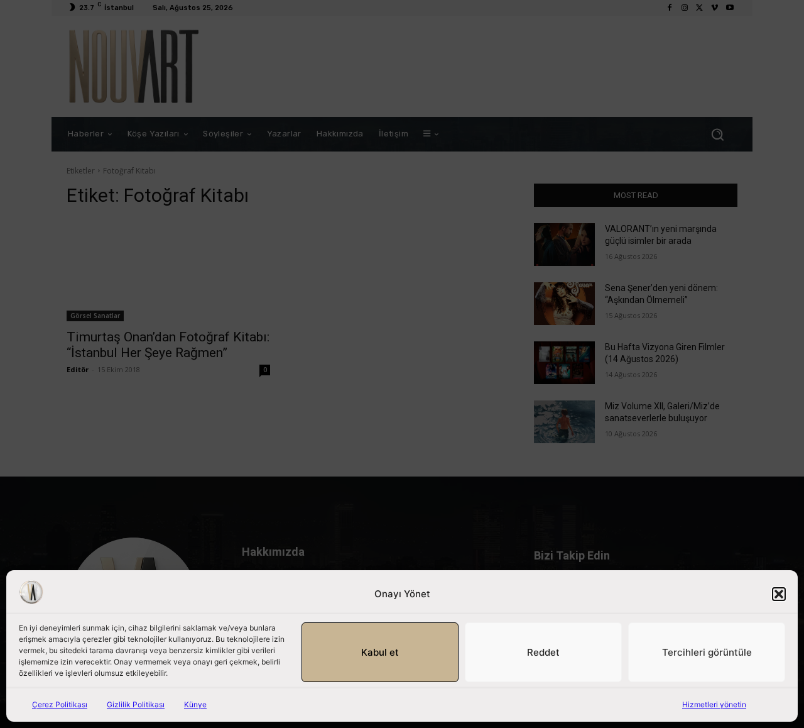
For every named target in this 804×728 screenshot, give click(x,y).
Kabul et (380, 652)
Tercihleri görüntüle (707, 652)
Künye (195, 704)
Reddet (543, 652)
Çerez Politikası (59, 704)
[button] (779, 594)
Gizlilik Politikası (136, 704)
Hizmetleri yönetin (714, 704)
